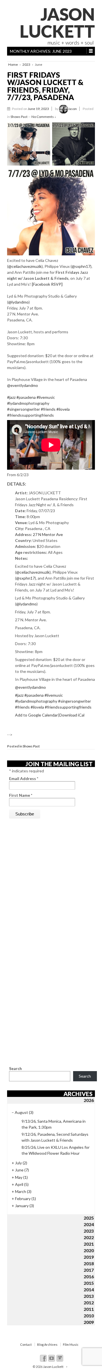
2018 (89, 1263)
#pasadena (26, 397)
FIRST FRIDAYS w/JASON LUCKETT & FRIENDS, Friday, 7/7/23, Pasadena (45, 86)
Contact (26, 1344)
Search (15, 1068)
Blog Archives (47, 1344)
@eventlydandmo (22, 385)
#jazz (11, 397)
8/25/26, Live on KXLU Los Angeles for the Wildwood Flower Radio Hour (56, 1150)
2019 (89, 1257)
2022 (89, 1237)
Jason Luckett (57, 22)
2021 (89, 1244)
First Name (20, 795)
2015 (89, 1283)
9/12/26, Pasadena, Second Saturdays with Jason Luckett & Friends (55, 1137)
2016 (89, 1276)
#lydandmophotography (28, 403)
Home (13, 64)
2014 (89, 1289)
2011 (89, 1309)
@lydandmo (18, 302)
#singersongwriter (23, 409)
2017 (89, 1270)
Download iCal (71, 715)
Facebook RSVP (47, 284)
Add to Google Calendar (36, 715)
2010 (89, 1315)
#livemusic (46, 397)
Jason (72, 109)
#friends (48, 409)
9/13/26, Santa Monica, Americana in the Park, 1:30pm (54, 1124)
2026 (89, 1100)
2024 (89, 1224)
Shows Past (18, 117)
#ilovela (63, 409)
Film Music (70, 1344)
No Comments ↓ (43, 117)
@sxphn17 (81, 266)
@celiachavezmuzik (25, 266)
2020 (89, 1250)
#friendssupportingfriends (30, 415)
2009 (89, 1322)
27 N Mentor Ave (48, 534)
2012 (89, 1302)
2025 (89, 1217)
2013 (89, 1296)
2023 (26, 64)
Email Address (23, 778)
